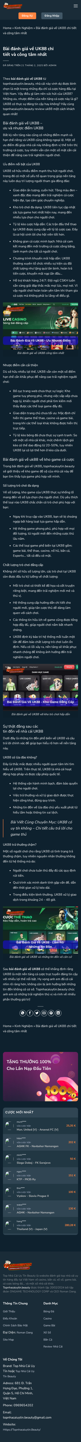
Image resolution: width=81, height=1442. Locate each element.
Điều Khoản (10, 1318)
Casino (47, 1318)
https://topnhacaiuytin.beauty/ (21, 1430)
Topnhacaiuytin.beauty (16, 1287)
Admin (52, 65)
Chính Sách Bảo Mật (15, 1325)
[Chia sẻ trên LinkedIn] (58, 1013)
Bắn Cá (47, 1340)
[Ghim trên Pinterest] (51, 1013)
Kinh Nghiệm (24, 28)
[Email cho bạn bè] (44, 1013)
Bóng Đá (48, 1311)
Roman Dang (25, 1332)
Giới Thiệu (9, 1311)
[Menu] (75, 6)
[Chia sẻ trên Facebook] (30, 1013)
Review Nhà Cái (53, 1346)
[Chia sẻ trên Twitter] (37, 1013)
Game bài (49, 1325)
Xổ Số (47, 1332)
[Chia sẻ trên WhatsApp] (22, 1013)
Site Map (8, 1340)
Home (7, 28)
